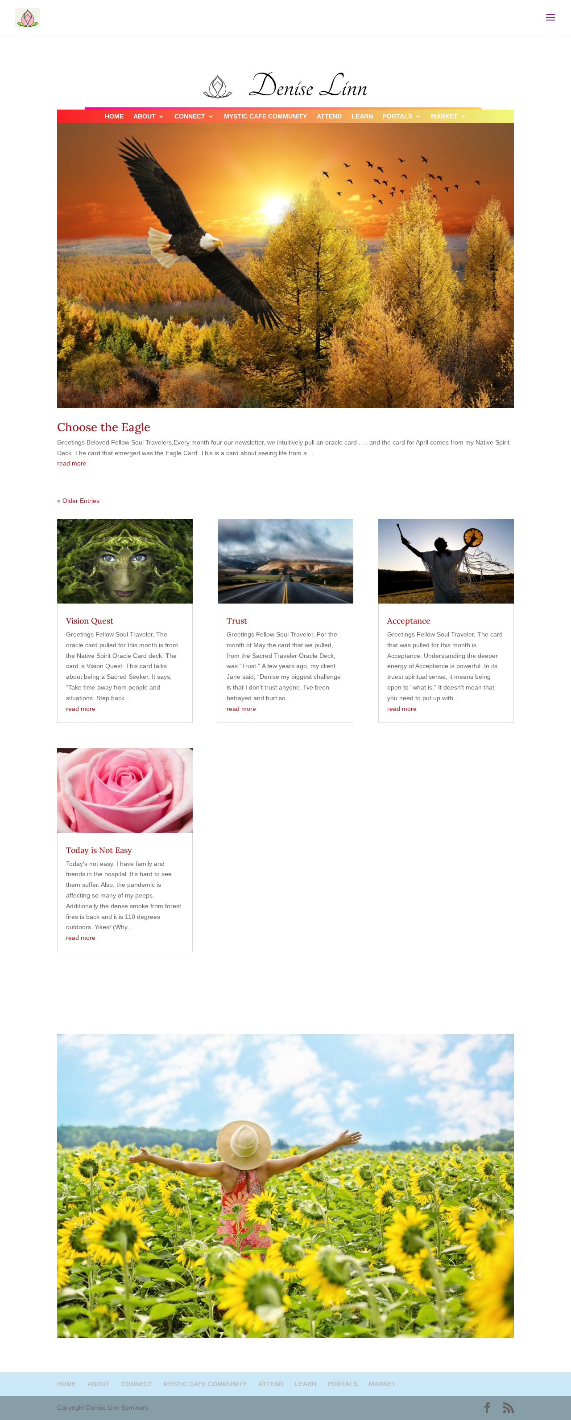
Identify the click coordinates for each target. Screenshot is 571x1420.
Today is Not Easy (99, 850)
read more (72, 463)
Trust (237, 621)
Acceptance (408, 621)
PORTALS (397, 116)
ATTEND (329, 116)
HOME (114, 116)
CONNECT (189, 116)
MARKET (444, 116)
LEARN (362, 116)
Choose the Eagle (103, 427)
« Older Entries (78, 500)
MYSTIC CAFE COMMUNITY (265, 116)
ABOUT (144, 116)
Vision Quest (89, 621)
